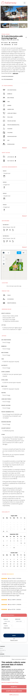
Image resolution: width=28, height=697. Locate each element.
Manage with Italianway (5, 656)
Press (1, 652)
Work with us (3, 650)
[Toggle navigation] (24, 2)
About (1, 648)
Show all (24, 147)
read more (15, 73)
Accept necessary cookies (14, 690)
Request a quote (14, 640)
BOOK (14, 635)
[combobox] (8, 625)
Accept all (14, 686)
